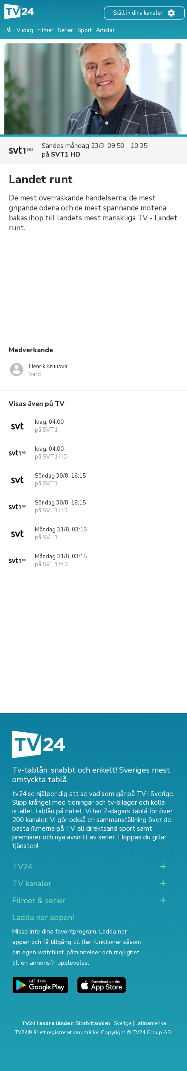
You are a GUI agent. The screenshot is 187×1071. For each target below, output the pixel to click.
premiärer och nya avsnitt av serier (63, 837)
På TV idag (18, 30)
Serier (65, 30)
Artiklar (105, 30)
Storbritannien (93, 1023)
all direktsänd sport (106, 828)
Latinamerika (150, 1023)
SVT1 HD (65, 154)
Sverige (122, 1023)
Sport (84, 30)
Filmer (45, 30)
